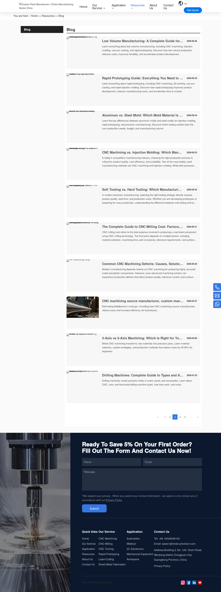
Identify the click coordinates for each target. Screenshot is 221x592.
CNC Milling (106, 543)
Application (88, 549)
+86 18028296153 (169, 538)
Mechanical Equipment (140, 554)
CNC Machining (108, 538)
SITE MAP (88, 582)
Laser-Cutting (106, 559)
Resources (48, 16)
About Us (87, 559)
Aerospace (133, 559)
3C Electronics (135, 549)
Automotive (133, 538)
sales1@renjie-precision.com (178, 543)
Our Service (89, 543)
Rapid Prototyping (109, 554)
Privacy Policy (114, 500)
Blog (61, 16)
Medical (131, 543)
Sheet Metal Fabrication (112, 564)
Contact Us (88, 564)
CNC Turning (106, 549)
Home (34, 16)
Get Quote (193, 10)
